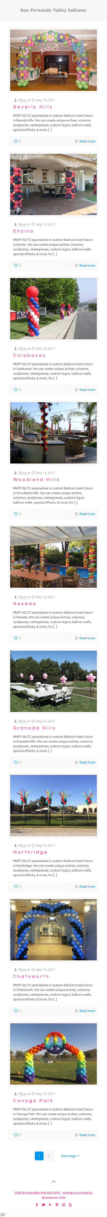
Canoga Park (33, 1100)
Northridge (30, 852)
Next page (68, 1156)
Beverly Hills (33, 107)
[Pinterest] (56, 1205)
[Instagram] (63, 1205)
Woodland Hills (36, 479)
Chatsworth (31, 976)
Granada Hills (34, 728)
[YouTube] (50, 1205)
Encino (23, 231)
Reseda (25, 603)
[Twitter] (43, 1205)
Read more (87, 141)
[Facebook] (36, 1205)
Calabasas (29, 355)
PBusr (22, 100)
